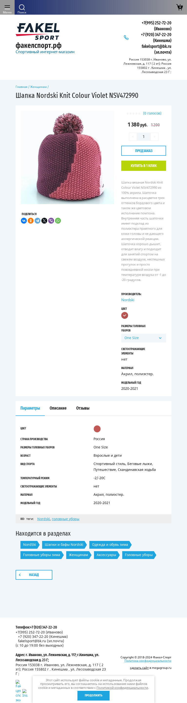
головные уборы (65, 519)
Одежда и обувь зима (110, 544)
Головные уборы (139, 554)
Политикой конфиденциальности (122, 687)
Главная (22, 87)
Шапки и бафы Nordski (64, 544)
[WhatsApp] (58, 221)
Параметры (30, 408)
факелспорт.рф (39, 45)
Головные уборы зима (41, 554)
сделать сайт (139, 668)
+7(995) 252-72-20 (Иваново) (39, 632)
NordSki (29, 544)
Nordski (127, 299)
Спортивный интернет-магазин (45, 51)
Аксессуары (106, 554)
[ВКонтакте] (24, 221)
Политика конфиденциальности (147, 661)
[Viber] (51, 221)
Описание (58, 408)
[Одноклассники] (31, 221)
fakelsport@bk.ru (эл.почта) (41, 641)
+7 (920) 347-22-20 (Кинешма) (43, 636)
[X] (44, 221)
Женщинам (38, 87)
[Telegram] (37, 221)
